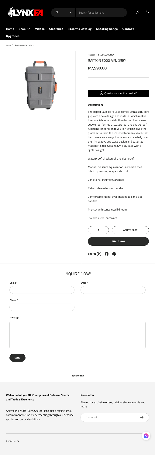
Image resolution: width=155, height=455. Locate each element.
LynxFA (16, 441)
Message (14, 317)
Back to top (77, 375)
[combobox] (89, 12)
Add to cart (130, 230)
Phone (12, 300)
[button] (147, 12)
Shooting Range (107, 29)
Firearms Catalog (80, 29)
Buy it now (118, 241)
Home (10, 29)
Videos (40, 29)
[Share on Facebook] (106, 254)
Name (12, 283)
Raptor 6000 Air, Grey (24, 45)
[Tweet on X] (99, 254)
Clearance (56, 29)
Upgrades (12, 36)
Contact (128, 29)
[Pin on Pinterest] (114, 254)
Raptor (91, 54)
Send (17, 357)
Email (84, 283)
